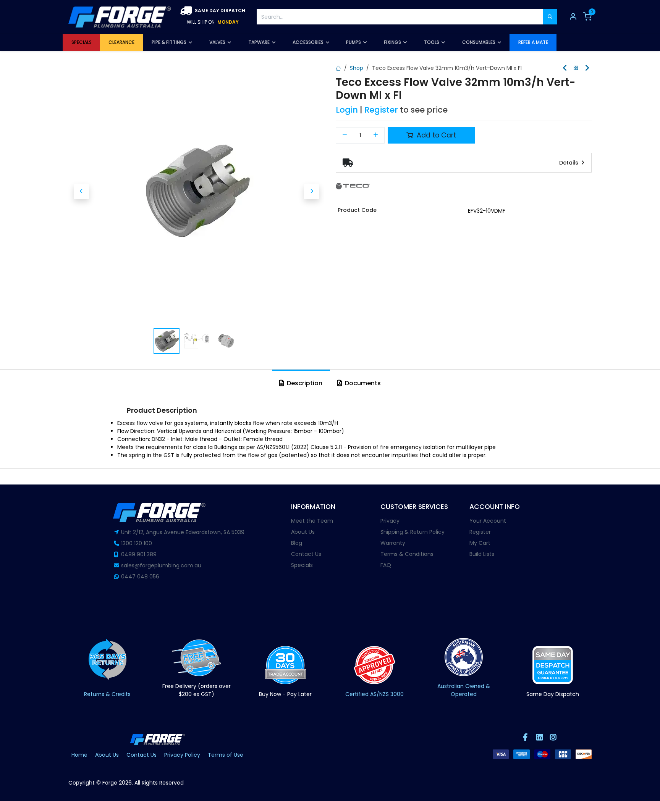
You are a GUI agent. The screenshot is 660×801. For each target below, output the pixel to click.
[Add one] (376, 135)
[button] (81, 191)
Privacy (390, 521)
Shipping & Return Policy (412, 532)
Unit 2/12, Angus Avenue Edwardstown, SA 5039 (182, 532)
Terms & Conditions (407, 554)
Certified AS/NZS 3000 (374, 694)
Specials (302, 565)
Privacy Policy (182, 755)
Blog (296, 543)
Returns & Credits (107, 694)
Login (347, 109)
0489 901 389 (139, 554)
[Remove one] (344, 135)
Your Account (487, 521)
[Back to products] (576, 68)
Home (79, 755)
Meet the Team (312, 521)
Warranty (392, 543)
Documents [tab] (362, 383)
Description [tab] (303, 383)
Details (569, 162)
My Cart (479, 543)
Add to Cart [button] (435, 135)
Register (381, 109)
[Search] (550, 16)
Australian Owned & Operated (463, 690)
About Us (303, 532)
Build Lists (481, 554)
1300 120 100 (136, 543)
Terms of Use (225, 755)
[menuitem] (81, 42)
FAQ (385, 565)
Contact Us (306, 554)
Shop (356, 68)
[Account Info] (573, 16)
